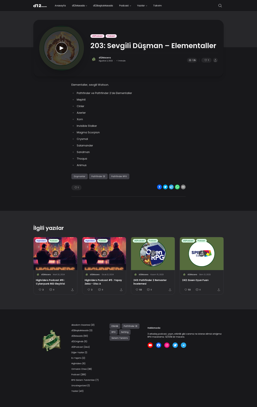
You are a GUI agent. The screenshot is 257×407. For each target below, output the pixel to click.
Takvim (157, 5)
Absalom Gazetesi (80, 324)
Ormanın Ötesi (79, 369)
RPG (114, 332)
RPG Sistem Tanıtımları (83, 380)
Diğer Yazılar (77, 352)
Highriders (41, 240)
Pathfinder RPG (119, 176)
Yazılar (141, 5)
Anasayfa (60, 5)
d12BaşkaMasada (103, 5)
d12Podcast (97, 36)
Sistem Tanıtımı (120, 338)
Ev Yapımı (76, 357)
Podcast (124, 5)
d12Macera (105, 58)
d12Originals (77, 341)
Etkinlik (115, 326)
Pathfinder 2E (98, 176)
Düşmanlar (79, 176)
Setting (124, 332)
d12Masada (78, 5)
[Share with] (215, 60)
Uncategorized (79, 385)
